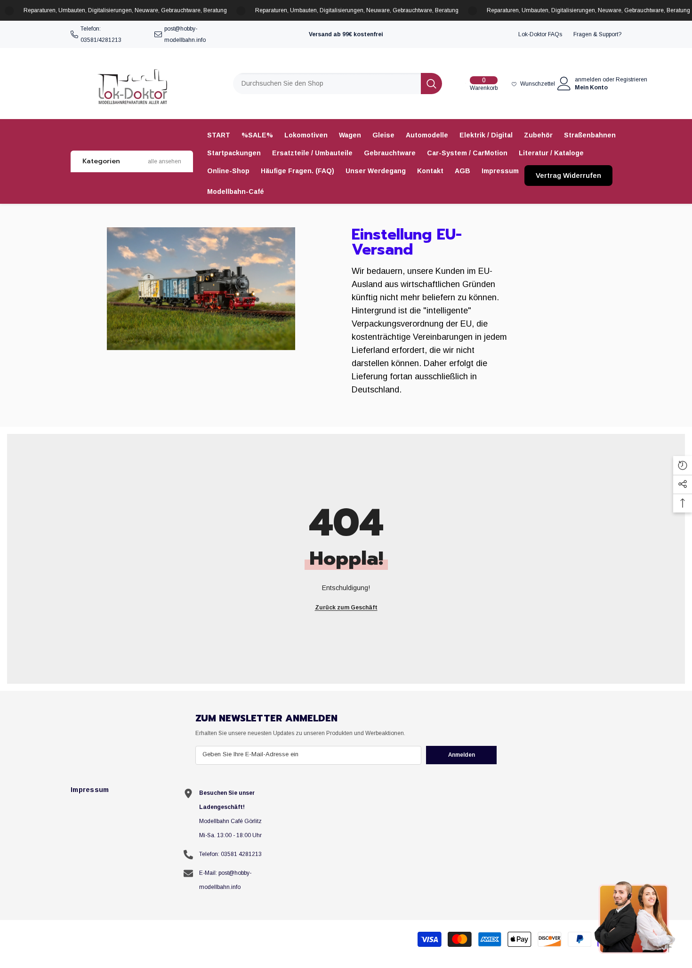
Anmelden (461, 755)
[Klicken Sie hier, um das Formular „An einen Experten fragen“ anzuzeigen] (635, 917)
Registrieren (631, 79)
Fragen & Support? (597, 34)
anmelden (588, 79)
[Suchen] (337, 83)
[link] (201, 288)
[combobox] (327, 83)
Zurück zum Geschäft (346, 607)
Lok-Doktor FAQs (540, 34)
